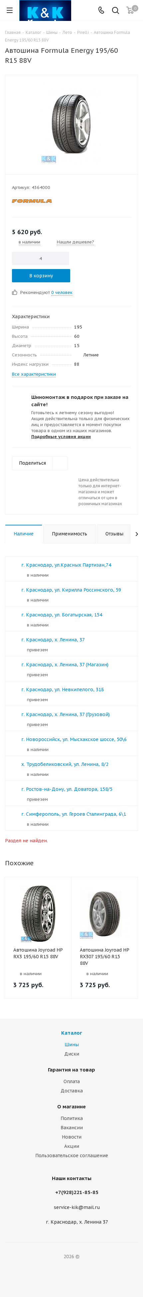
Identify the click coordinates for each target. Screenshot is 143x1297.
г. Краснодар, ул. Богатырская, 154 (61, 615)
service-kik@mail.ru (77, 1207)
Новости (71, 1137)
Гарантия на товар (71, 1069)
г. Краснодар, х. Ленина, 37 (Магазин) (64, 665)
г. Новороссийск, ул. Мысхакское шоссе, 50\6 (74, 739)
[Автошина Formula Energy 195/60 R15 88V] (71, 123)
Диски (71, 1054)
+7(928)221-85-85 (76, 1192)
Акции (71, 1146)
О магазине (71, 1106)
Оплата (72, 1081)
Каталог (71, 1033)
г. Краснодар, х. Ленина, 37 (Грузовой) (65, 714)
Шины (72, 1045)
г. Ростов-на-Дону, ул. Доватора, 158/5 (66, 789)
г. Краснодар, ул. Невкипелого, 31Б (62, 690)
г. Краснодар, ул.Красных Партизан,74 (66, 565)
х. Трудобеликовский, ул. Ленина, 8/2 (64, 764)
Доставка (72, 1091)
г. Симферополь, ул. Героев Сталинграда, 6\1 (73, 814)
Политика (72, 1118)
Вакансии (72, 1128)
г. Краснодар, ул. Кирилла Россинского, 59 (71, 590)
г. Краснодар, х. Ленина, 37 (53, 640)
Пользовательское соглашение (71, 1155)
